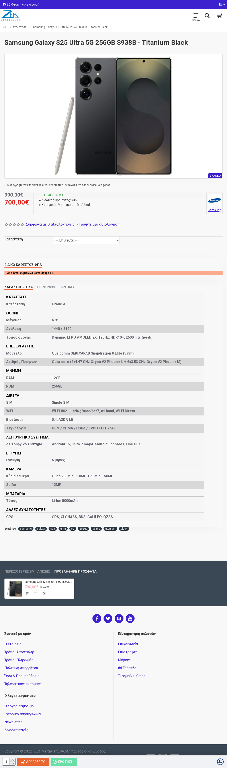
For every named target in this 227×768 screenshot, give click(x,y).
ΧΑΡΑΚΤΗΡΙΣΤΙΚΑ (18, 287)
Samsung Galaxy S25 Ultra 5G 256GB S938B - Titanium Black (48, 581)
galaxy (41, 528)
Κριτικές (68, 287)
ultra (63, 528)
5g (72, 528)
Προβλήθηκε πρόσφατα (75, 571)
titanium (110, 528)
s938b (96, 528)
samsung (26, 528)
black (124, 528)
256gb (83, 528)
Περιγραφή (46, 287)
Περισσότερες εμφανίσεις (27, 571)
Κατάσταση (13, 239)
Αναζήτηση (20, 27)
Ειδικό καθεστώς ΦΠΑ (23, 265)
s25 (52, 528)
